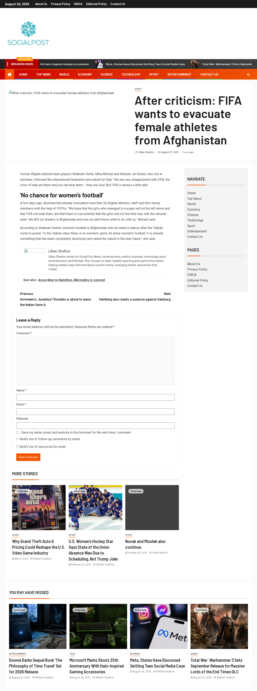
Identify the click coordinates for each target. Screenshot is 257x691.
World (64, 74)
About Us (41, 4)
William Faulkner (42, 558)
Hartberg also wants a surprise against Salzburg (135, 296)
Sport (154, 74)
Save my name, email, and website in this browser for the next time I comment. (76, 432)
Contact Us (117, 4)
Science (107, 74)
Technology (130, 74)
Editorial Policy (96, 4)
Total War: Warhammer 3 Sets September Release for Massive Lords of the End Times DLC (218, 665)
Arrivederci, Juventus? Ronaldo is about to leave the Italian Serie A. (55, 299)
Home (23, 74)
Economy (85, 74)
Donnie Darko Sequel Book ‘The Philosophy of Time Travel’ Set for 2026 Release (35, 665)
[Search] (248, 74)
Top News (43, 74)
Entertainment (179, 74)
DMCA (78, 4)
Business (135, 654)
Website (22, 419)
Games (194, 654)
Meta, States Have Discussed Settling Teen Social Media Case (129, 64)
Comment (24, 333)
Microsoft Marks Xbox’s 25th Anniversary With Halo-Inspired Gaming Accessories (96, 665)
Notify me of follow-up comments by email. (50, 439)
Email (21, 404)
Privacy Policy (60, 4)
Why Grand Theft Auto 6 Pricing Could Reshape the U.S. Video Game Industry (38, 547)
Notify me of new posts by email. (43, 447)
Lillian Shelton (146, 152)
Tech (72, 654)
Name (21, 390)
